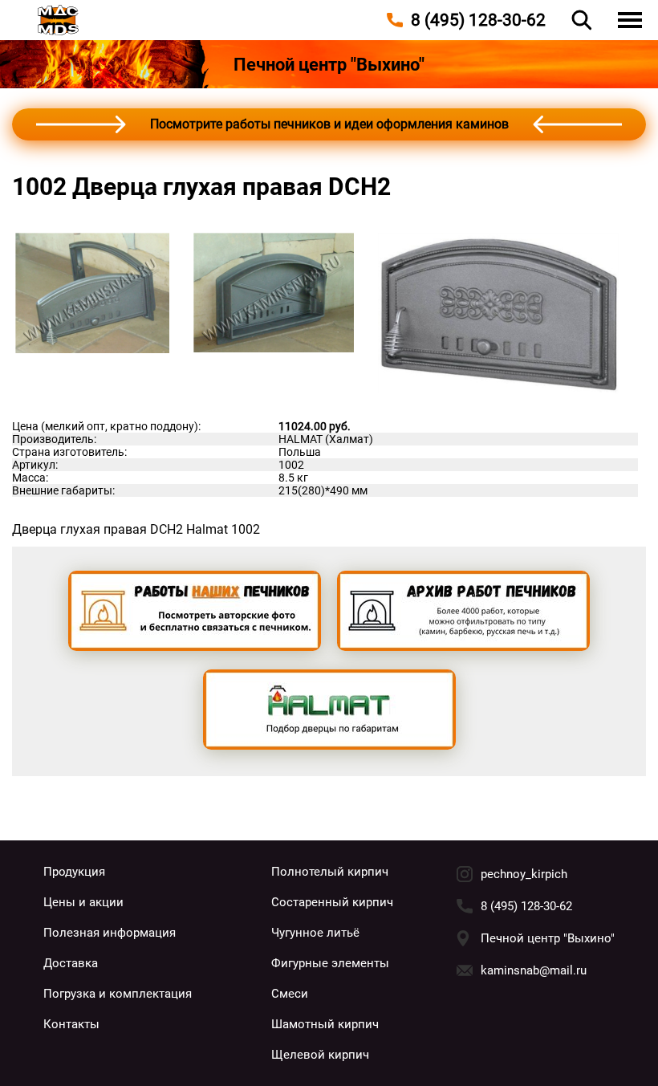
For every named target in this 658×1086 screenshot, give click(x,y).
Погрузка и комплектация (117, 993)
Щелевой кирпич (320, 1054)
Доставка (70, 963)
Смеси (289, 993)
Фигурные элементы (330, 963)
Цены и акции (83, 902)
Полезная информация (109, 932)
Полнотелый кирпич (329, 871)
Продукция (74, 871)
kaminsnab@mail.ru (534, 970)
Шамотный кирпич (325, 1024)
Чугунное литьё (315, 932)
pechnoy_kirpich (524, 874)
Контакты (71, 1024)
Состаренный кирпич (332, 902)
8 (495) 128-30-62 (526, 906)
